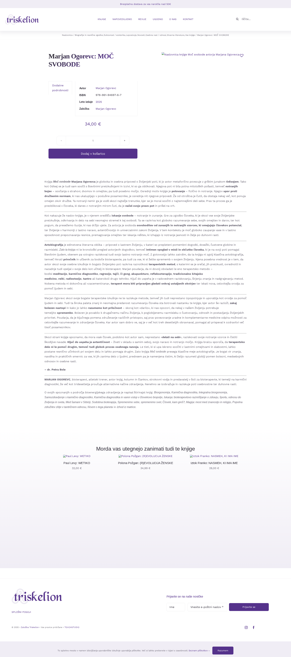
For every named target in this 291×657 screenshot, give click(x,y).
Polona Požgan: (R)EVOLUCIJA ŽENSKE (145, 463)
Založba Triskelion (30, 627)
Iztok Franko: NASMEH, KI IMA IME (214, 463)
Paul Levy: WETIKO (76, 463)
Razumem (223, 650)
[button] (240, 54)
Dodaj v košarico (93, 153)
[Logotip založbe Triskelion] (22, 15)
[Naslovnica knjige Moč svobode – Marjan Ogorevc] (200, 54)
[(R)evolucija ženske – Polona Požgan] (145, 456)
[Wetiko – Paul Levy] (76, 456)
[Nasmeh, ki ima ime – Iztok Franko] (214, 456)
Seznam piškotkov (198, 650)
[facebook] (253, 627)
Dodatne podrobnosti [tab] (60, 88)
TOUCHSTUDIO (71, 627)
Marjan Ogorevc (106, 88)
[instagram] (246, 627)
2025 (99, 101)
